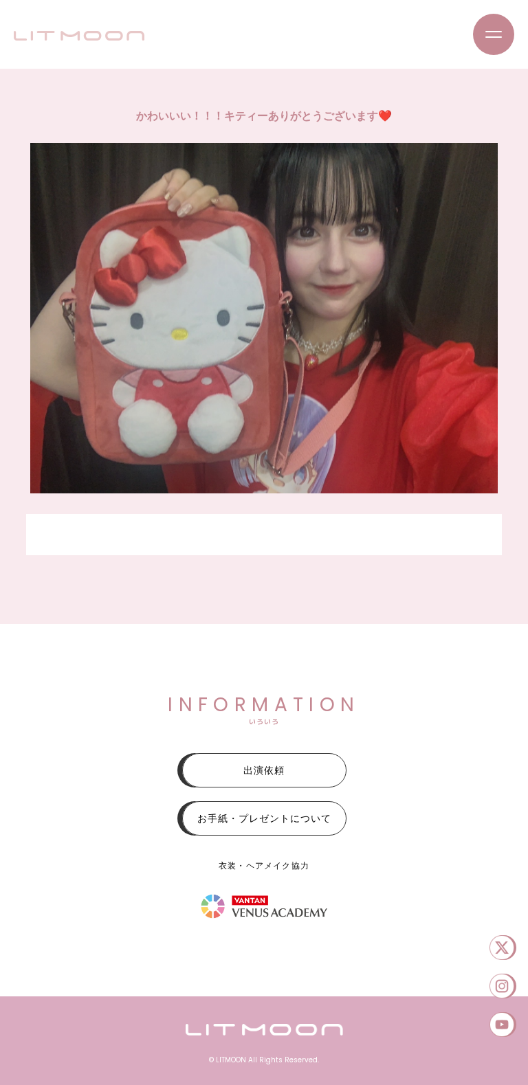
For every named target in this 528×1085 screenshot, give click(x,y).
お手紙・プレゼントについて (264, 818)
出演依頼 (264, 770)
